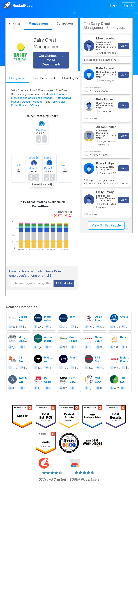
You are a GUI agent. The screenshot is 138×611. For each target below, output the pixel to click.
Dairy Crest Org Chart (42, 116)
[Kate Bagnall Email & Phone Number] (89, 74)
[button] (9, 24)
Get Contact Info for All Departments (51, 60)
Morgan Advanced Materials (50, 320)
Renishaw (126, 337)
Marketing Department (76, 78)
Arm (72, 357)
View (123, 45)
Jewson (74, 316)
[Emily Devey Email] (89, 199)
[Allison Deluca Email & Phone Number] (89, 136)
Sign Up (128, 5)
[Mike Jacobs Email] (89, 45)
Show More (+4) (42, 184)
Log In (114, 5)
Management (17, 78)
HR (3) (18, 165)
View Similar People (106, 225)
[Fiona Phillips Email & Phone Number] (89, 168)
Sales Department (44, 78)
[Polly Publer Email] (89, 105)
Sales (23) (50, 157)
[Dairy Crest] (20, 52)
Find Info (65, 283)
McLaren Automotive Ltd (51, 361)
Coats (124, 316)
